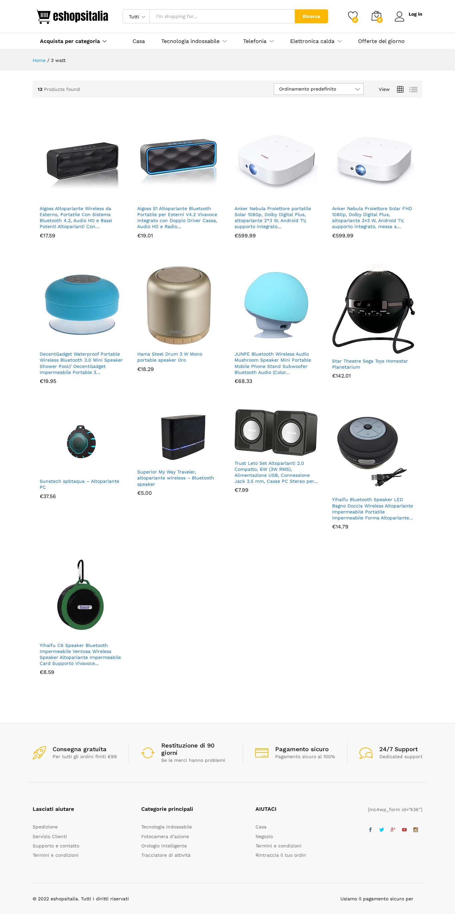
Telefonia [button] (254, 41)
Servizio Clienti (50, 836)
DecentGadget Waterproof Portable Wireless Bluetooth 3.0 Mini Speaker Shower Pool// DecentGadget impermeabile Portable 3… (81, 363)
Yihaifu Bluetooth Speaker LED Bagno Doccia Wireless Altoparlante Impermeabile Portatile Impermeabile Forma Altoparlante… (372, 508)
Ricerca (311, 16)
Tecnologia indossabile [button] (190, 41)
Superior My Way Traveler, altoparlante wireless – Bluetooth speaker (175, 477)
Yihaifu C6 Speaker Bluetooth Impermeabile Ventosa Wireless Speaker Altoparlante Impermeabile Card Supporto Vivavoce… (80, 654)
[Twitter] (381, 830)
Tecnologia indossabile (166, 826)
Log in (415, 14)
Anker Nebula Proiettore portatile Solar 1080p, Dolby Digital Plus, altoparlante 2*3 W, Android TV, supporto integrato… (272, 217)
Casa (139, 41)
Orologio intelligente (164, 845)
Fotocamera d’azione (165, 836)
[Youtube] (404, 830)
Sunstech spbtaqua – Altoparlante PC (79, 484)
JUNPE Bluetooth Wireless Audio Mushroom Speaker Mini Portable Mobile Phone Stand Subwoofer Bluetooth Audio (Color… (272, 363)
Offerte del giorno (381, 41)
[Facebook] (370, 830)
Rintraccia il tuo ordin (280, 855)
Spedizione (45, 826)
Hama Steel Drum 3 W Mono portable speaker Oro (169, 357)
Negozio (264, 836)
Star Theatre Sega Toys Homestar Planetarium (370, 364)
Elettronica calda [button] (312, 41)
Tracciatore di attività (166, 855)
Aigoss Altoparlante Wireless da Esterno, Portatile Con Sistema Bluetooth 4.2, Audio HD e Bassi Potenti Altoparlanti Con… (76, 217)
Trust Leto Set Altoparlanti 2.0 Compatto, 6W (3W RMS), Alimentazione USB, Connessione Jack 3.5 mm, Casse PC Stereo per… (276, 472)
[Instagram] (415, 830)
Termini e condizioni (56, 855)
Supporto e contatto (56, 845)
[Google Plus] (393, 830)
